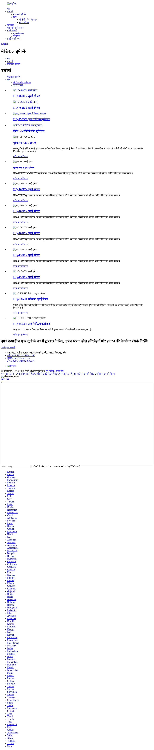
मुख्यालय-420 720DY (25, 142)
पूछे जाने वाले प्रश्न (15, 28)
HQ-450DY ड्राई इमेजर (26, 277)
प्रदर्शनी (16, 36)
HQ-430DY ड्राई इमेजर (26, 255)
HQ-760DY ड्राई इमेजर (26, 189)
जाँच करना (17, 156)
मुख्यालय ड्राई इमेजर (23, 167)
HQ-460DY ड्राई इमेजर (26, 96)
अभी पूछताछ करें (8, 347)
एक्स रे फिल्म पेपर (8, 374)
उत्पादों (10, 11)
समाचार (10, 25)
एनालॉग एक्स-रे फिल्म (26, 374)
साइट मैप (59, 371)
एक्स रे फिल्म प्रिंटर (67, 374)
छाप (15, 17)
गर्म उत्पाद (50, 371)
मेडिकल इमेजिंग (19, 14)
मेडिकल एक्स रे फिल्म (105, 374)
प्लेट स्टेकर (24, 22)
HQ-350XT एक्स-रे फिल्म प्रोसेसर (31, 119)
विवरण (25, 156)
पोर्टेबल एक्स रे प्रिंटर (86, 374)
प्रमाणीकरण (18, 33)
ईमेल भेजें (5, 379)
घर (8, 9)
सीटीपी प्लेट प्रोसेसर (28, 19)
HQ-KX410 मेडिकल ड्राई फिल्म (30, 299)
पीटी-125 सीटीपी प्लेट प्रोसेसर (28, 131)
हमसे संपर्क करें (13, 38)
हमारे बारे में (12, 30)
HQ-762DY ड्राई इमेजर (26, 107)
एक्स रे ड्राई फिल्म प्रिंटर (47, 374)
